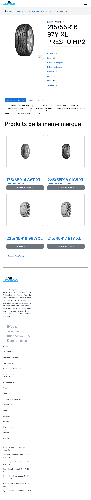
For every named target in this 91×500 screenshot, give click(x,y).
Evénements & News (11, 357)
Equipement (7, 405)
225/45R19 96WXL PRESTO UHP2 (24, 241)
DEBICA (50, 22)
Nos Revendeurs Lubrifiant (9, 375)
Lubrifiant (6, 394)
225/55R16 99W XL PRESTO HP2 (65, 182)
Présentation (8, 352)
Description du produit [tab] (15, 100)
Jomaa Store (8, 427)
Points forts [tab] (41, 100)
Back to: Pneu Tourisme (17, 256)
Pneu (5, 388)
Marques (6, 416)
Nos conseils (8, 363)
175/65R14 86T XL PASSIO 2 (23, 182)
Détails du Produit (25, 188)
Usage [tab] (30, 100)
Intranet (6, 433)
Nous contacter (9, 382)
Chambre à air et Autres (12, 399)
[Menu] (85, 4)
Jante (5, 410)
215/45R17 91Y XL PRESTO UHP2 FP (64, 241)
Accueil (6, 346)
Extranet (6, 421)
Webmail (6, 438)
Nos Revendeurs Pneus (12, 369)
